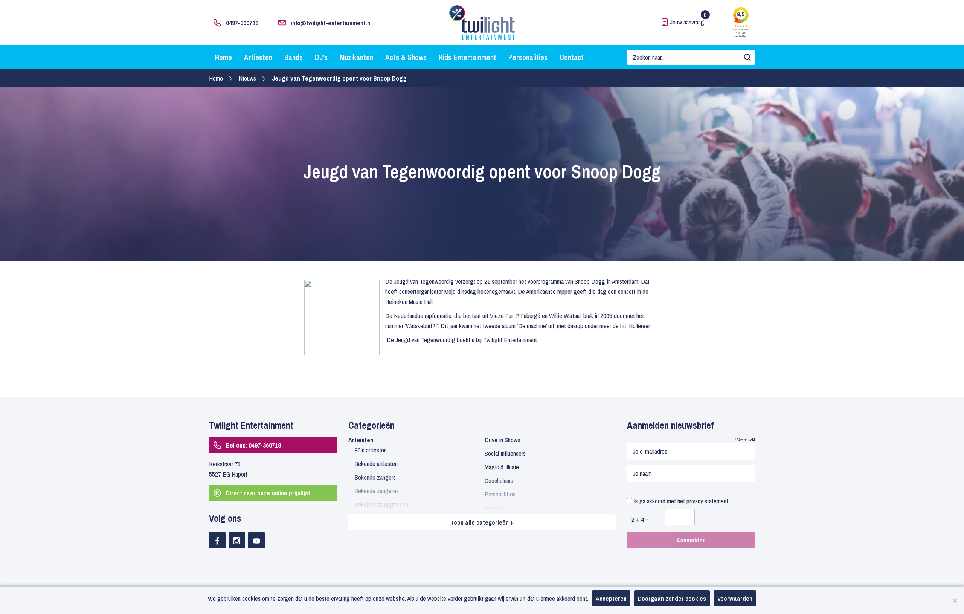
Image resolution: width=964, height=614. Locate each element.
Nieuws (247, 78)
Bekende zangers (375, 477)
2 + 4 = (640, 519)
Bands (293, 57)
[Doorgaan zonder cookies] (954, 600)
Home (223, 57)
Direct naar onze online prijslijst (268, 493)
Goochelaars (499, 480)
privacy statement (707, 500)
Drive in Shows (502, 439)
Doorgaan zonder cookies (672, 598)
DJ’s (321, 57)
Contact (572, 57)
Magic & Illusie (502, 467)
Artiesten (258, 57)
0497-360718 (242, 22)
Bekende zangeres (377, 490)
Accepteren (611, 598)
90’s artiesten (371, 450)
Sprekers (495, 507)
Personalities (528, 57)
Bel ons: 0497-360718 (253, 445)
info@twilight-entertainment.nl (331, 22)
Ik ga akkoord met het (680, 500)
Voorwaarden (734, 598)
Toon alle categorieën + (482, 522)
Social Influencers (505, 453)
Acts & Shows (406, 57)
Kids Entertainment (467, 57)
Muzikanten (356, 57)
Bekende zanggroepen (381, 504)
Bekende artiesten (376, 463)
